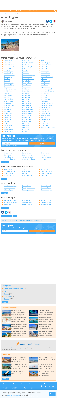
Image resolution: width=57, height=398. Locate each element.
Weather (4, 11)
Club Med (44, 175)
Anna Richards (8, 71)
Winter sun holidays (28, 159)
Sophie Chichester (46, 105)
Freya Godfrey (8, 99)
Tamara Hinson (45, 119)
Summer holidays (27, 155)
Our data (14, 386)
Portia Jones (26, 129)
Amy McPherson (9, 65)
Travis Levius (45, 121)
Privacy (6, 388)
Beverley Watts (8, 83)
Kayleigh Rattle (27, 83)
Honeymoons (45, 153)
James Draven (8, 119)
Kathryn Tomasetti (28, 79)
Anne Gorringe (8, 73)
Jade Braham (8, 115)
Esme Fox (7, 97)
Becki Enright (8, 77)
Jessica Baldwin (8, 129)
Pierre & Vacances (46, 171)
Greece (32, 387)
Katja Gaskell (26, 81)
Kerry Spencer (26, 85)
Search (35, 11)
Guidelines (14, 388)
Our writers (14, 387)
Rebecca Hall (45, 69)
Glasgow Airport (46, 188)
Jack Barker (7, 111)
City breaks (7, 155)
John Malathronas (28, 63)
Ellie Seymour (8, 95)
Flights (24, 387)
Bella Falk (7, 79)
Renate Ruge (45, 71)
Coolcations (44, 155)
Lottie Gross (26, 101)
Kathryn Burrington (28, 75)
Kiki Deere (25, 89)
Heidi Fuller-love (9, 105)
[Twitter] (50, 21)
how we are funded (18, 220)
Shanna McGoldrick (47, 103)
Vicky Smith (44, 125)
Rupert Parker (45, 87)
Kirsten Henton (27, 91)
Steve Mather (45, 111)
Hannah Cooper (9, 103)
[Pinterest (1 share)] (9, 212)
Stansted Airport (9, 188)
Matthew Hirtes (27, 113)
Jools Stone (25, 69)
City (5, 291)
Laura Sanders (26, 93)
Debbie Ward (8, 91)
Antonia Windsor (9, 75)
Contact (6, 387)
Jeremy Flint (7, 127)
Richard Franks (45, 73)
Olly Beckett (26, 127)
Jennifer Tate (8, 125)
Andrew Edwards (9, 67)
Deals (17, 11)
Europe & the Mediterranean (13, 289)
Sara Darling (45, 93)
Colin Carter (7, 87)
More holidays (5, 162)
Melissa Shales (26, 117)
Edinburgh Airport (28, 190)
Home (2, 13)
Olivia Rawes (26, 125)
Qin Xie (43, 61)
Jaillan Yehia (7, 117)
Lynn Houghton (27, 107)
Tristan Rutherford (47, 123)
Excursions (7, 296)
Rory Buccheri (45, 83)
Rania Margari (45, 63)
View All (4, 302)
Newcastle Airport (46, 190)
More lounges (5, 207)
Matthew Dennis (27, 111)
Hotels (24, 388)
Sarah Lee (44, 95)
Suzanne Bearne (46, 115)
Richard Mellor (45, 75)
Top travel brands (9, 171)
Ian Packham (8, 109)
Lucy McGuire (26, 103)
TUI (23, 169)
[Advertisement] (29, 4)
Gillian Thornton (9, 101)
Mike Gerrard (26, 119)
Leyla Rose (25, 99)
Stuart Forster (45, 113)
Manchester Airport (10, 186)
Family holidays (9, 157)
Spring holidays (27, 153)
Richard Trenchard (47, 77)
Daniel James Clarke (10, 89)
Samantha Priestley (47, 89)
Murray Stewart (27, 121)
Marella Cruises (27, 175)
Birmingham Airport (28, 188)
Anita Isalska (8, 69)
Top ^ (15, 215)
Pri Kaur (24, 131)
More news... (5, 378)
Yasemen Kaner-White (48, 127)
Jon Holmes (25, 65)
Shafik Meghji (45, 101)
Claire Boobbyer (9, 85)
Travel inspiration (9, 13)
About (6, 386)
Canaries (33, 386)
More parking (5, 193)
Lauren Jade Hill (27, 95)
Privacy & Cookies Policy (13, 396)
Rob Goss (44, 79)
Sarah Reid (44, 97)
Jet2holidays (26, 171)
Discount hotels (9, 175)
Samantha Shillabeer (47, 91)
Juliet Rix (25, 71)
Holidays (25, 386)
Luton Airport (26, 186)
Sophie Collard (45, 107)
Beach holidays (8, 153)
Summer (6, 299)
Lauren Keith (26, 97)
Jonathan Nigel (27, 67)
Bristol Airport (8, 190)
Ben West (7, 81)
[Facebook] (47, 21)
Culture (6, 294)
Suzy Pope (44, 117)
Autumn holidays (27, 157)
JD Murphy (7, 123)
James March (8, 121)
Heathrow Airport (28, 204)
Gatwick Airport (46, 186)
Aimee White (8, 61)
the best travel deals (14, 348)
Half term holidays (10, 159)
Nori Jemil (25, 123)
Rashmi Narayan (46, 65)
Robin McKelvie (45, 81)
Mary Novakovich (27, 109)
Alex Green (7, 63)
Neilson (24, 173)
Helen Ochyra (8, 107)
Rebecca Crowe (45, 67)
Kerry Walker (26, 87)
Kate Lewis (25, 73)
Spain (32, 388)
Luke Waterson (27, 105)
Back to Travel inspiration (7, 215)
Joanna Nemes (8, 131)
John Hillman (26, 61)
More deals (4, 178)
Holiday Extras (45, 169)
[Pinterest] (54, 21)
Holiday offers (8, 169)
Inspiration (23, 11)
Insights (30, 11)
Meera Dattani (26, 115)
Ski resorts (44, 159)
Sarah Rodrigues (46, 99)
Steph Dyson (45, 109)
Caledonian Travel (46, 173)
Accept (52, 394)
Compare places (46, 157)
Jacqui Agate (8, 113)
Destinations (11, 11)
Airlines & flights (9, 173)
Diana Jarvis (7, 93)
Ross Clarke (44, 85)
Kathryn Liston (27, 77)
